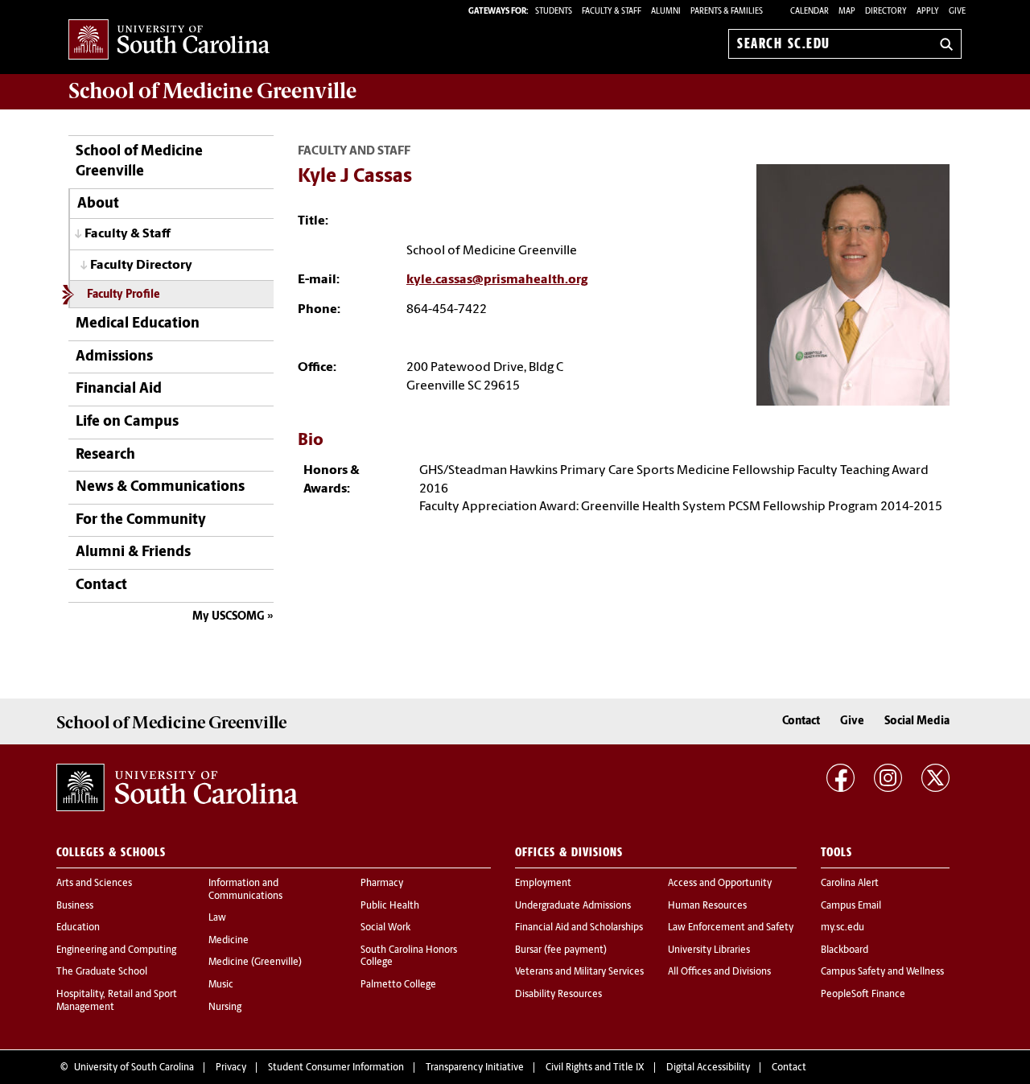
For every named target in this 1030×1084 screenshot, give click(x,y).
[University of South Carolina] (177, 787)
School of (212, 91)
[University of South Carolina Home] (169, 40)
